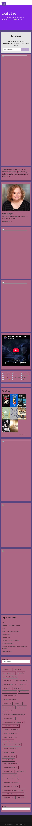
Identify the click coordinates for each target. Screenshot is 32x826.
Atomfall (18, 669)
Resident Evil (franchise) (11, 729)
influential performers (10, 699)
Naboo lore (7, 703)
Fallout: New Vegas (9, 692)
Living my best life (7, 651)
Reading (6, 391)
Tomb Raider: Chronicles (11, 786)
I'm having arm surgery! (8, 643)
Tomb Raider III (21, 797)
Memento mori (6, 637)
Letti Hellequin (7, 214)
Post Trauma (8, 710)
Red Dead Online (9, 718)
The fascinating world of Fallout (10, 640)
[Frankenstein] (14, 419)
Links (3, 628)
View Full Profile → (7, 221)
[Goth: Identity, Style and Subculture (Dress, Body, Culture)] (6, 432)
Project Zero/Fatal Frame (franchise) (14, 714)
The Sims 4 (20, 771)
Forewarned (23, 692)
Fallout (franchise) (10, 684)
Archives (4, 806)
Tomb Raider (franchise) (11, 778)
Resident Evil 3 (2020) (10, 737)
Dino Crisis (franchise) (10, 676)
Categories (5, 659)
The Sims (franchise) (10, 767)
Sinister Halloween (9, 756)
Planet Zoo (22, 707)
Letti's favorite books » (24, 434)
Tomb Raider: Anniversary (11, 782)
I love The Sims (6, 634)
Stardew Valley (8, 760)
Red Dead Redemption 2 (11, 726)
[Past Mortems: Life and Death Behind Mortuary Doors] (6, 406)
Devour (21, 673)
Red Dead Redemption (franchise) (13, 722)
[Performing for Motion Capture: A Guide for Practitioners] (22, 406)
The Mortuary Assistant (11, 763)
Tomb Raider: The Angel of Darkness (14, 790)
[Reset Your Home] (6, 419)
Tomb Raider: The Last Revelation (13, 794)
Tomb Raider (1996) (10, 775)
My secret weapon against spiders (11, 625)
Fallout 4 (7, 688)
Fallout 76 (17, 688)
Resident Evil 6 (8, 741)
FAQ (3, 622)
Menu (3, 2)
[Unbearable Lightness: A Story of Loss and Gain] (14, 432)
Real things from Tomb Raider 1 (10, 631)
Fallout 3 (23, 684)
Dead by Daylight (9, 673)
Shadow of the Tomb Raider (12, 744)
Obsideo (18, 703)
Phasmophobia (9, 707)
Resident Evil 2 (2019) (10, 733)
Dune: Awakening (21, 680)
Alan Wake (7, 669)
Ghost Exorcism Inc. (10, 695)
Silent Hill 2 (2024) (9, 752)
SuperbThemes (23, 824)
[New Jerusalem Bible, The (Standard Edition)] (14, 406)
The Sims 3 (8, 771)
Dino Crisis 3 (8, 680)
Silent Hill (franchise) (10, 748)
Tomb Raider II (8, 797)
